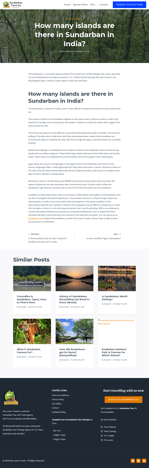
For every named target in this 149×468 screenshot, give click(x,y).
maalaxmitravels (67, 51)
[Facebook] (133, 461)
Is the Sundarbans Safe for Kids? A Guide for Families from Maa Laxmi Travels (47, 238)
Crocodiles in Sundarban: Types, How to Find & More (31, 299)
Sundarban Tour (126, 408)
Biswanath (22, 307)
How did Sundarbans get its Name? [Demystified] (72, 352)
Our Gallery (56, 403)
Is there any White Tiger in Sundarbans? (104, 236)
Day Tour (57, 430)
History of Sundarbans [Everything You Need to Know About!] (74, 299)
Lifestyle (71, 19)
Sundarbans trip (35, 218)
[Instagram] (138, 461)
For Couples (109, 435)
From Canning (110, 431)
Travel (79, 19)
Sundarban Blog (59, 412)
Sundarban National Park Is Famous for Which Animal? (114, 352)
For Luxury (108, 440)
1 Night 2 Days (59, 435)
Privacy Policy (58, 399)
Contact (103, 4)
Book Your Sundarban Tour (123, 399)
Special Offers (80, 4)
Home (67, 4)
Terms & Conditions (60, 395)
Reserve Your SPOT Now (129, 4)
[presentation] (32, 278)
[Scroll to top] (144, 460)
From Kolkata (110, 427)
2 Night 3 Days (59, 439)
